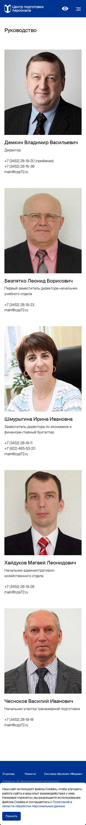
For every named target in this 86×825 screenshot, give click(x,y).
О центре (9, 774)
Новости (30, 774)
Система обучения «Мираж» (63, 774)
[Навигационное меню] (78, 9)
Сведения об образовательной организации (31, 781)
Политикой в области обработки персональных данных (37, 804)
